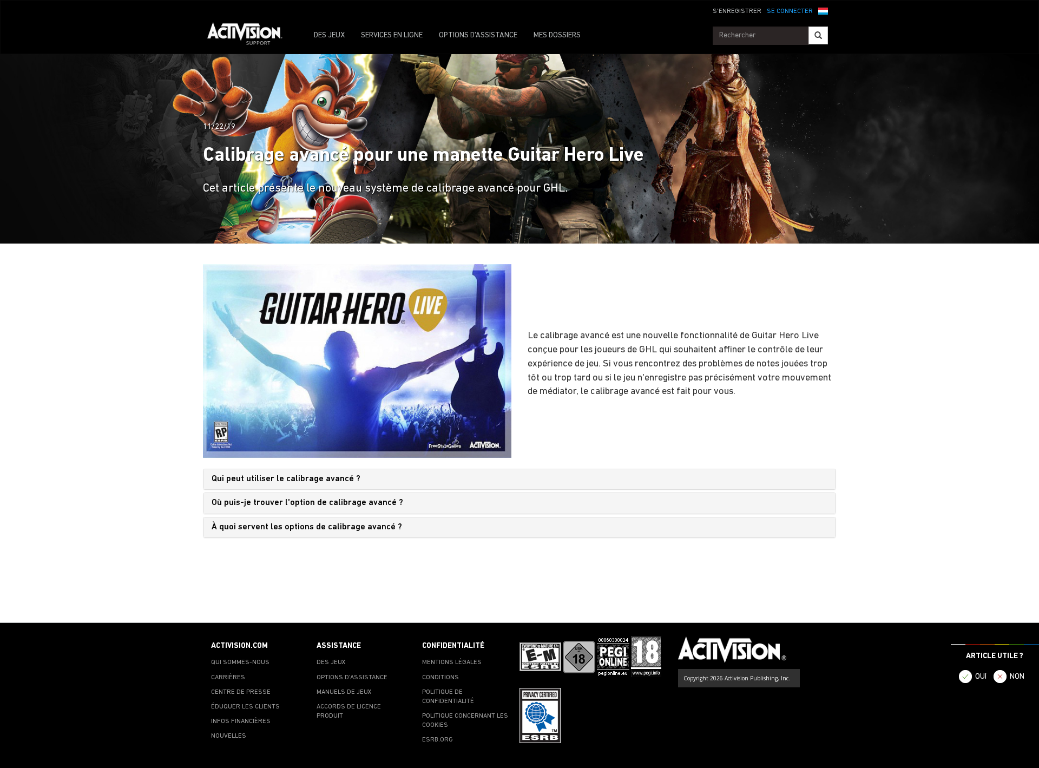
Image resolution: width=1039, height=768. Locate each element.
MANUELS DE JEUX (344, 692)
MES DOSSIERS (557, 35)
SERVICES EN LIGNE (392, 35)
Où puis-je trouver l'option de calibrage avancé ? (307, 502)
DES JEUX (329, 35)
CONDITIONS (440, 677)
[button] (823, 10)
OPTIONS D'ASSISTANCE (478, 35)
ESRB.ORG (437, 740)
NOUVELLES (228, 736)
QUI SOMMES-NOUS (240, 662)
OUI (981, 677)
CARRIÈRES (228, 677)
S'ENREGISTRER (737, 11)
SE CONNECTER (790, 11)
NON (1017, 677)
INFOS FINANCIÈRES (241, 721)
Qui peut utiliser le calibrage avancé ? (286, 479)
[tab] (519, 479)
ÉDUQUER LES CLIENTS (245, 707)
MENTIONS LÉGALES (452, 662)
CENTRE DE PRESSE (241, 692)
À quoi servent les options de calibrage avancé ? (307, 527)
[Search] (818, 35)
